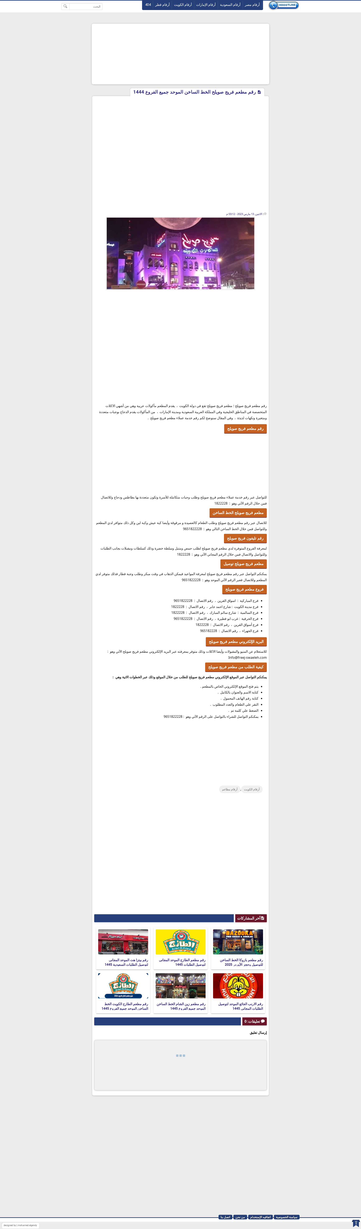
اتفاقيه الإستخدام (260, 1217)
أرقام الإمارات (206, 5)
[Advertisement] (180, 54)
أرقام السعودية (230, 5)
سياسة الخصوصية (286, 1217)
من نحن (240, 1217)
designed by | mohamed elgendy (20, 1225)
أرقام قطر (162, 5)
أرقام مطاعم (230, 789)
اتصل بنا (225, 1217)
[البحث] (65, 6)
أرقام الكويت (183, 5)
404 (148, 5)
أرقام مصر (252, 5)
